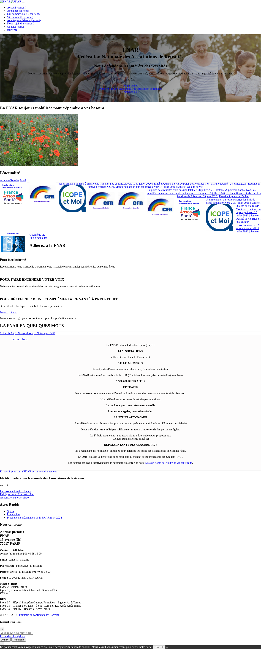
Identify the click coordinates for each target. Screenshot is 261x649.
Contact (16, 26)
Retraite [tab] (14, 180)
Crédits (55, 614)
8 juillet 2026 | (201, 191)
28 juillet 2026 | (196, 189)
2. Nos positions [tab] (24, 333)
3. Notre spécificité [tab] (44, 333)
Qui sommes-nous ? (23, 13)
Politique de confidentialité (34, 614)
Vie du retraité (20, 17)
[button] (17, 339)
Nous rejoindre (20, 23)
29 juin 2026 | (219, 195)
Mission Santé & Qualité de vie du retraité (168, 462)
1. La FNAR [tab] (7, 333)
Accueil (16, 7)
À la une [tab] (5, 180)
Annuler (5, 639)
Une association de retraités (15, 493)
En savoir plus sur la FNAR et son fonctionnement (28, 471)
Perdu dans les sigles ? (12, 636)
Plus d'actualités (38, 237)
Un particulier (118, 87)
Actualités (18, 10)
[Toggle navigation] (23, 2)
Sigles (10, 511)
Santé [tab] (23, 180)
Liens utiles (13, 514)
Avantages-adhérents (24, 20)
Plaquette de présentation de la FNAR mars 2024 (34, 517)
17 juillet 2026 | (154, 186)
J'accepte (159, 647)
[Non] (166, 647)
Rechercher (19, 639)
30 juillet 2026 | (119, 183)
